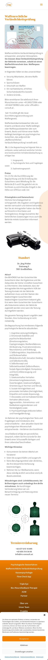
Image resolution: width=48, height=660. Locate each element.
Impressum (39, 657)
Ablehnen (24, 645)
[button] (44, 615)
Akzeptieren (24, 639)
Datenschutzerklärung (12, 657)
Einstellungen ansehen (24, 651)
